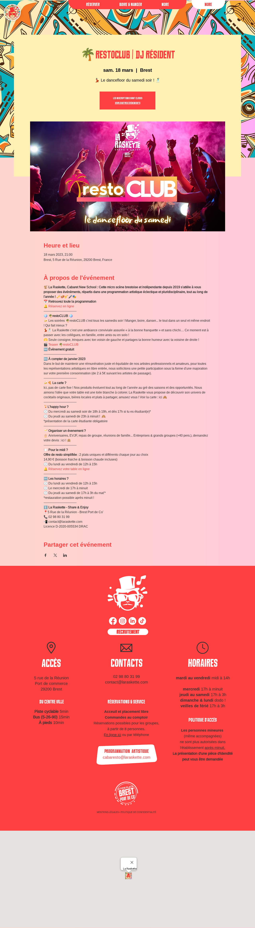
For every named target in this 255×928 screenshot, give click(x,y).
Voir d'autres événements (127, 103)
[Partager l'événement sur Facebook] (45, 555)
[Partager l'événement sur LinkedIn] (65, 555)
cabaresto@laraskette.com (126, 757)
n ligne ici (113, 735)
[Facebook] (113, 621)
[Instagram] (123, 621)
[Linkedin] (132, 621)
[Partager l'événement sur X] (55, 555)
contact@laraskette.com (126, 682)
